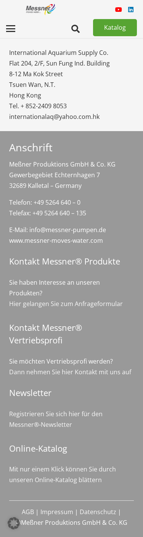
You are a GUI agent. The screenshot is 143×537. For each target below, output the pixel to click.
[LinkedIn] (131, 9)
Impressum (56, 512)
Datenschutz (98, 512)
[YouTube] (118, 9)
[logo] (40, 9)
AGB (28, 512)
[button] (10, 28)
